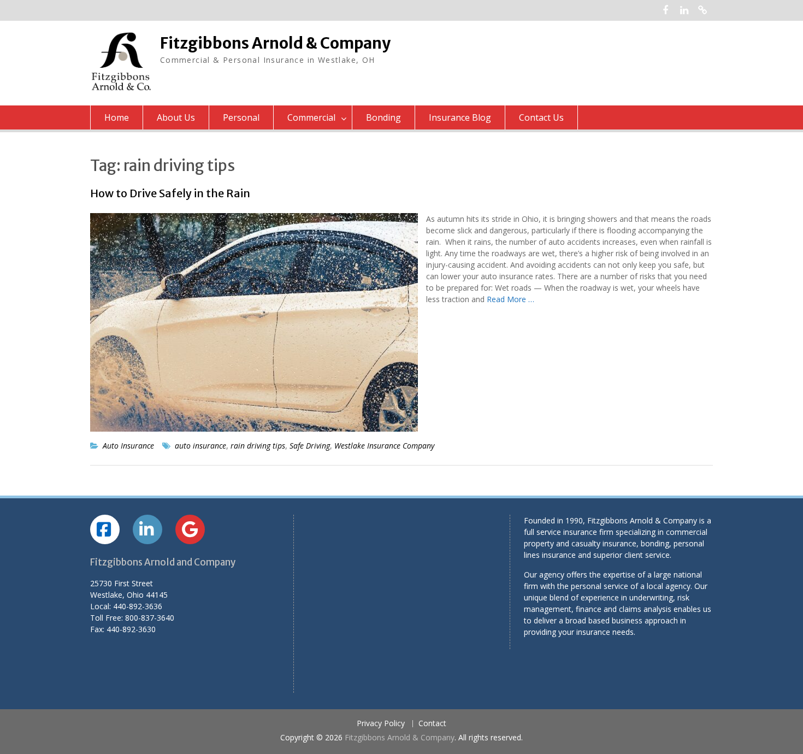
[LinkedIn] (684, 10)
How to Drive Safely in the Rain (170, 193)
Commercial (311, 117)
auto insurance (200, 445)
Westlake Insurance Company (384, 445)
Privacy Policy (381, 723)
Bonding (383, 117)
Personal (241, 117)
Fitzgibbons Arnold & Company (275, 43)
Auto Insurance (128, 445)
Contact (432, 723)
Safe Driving (310, 445)
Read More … (510, 299)
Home (116, 117)
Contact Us (541, 117)
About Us (176, 117)
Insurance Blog (460, 117)
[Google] (703, 10)
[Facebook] (666, 10)
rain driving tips (258, 445)
